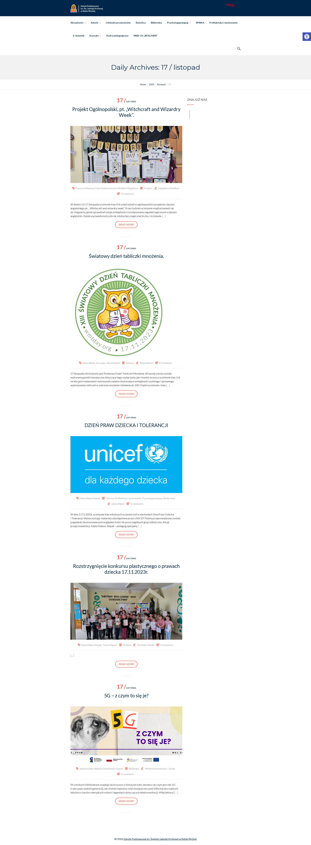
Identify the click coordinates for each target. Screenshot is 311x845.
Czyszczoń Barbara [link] (84, 188)
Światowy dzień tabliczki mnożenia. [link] (126, 256)
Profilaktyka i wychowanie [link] (223, 22)
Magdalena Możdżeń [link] (169, 188)
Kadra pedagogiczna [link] (117, 35)
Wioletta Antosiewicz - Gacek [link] (160, 768)
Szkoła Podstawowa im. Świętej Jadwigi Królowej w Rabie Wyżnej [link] (160, 838)
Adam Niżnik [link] (88, 363)
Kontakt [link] (94, 35)
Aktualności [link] (76, 22)
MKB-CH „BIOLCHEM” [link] (145, 35)
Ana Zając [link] (101, 363)
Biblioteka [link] (156, 22)
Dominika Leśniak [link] (145, 645)
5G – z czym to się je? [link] (126, 695)
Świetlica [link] (141, 22)
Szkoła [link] (94, 22)
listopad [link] (126, 101)
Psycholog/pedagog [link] (177, 22)
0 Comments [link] (127, 193)
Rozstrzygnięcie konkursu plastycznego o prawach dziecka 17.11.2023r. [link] (126, 569)
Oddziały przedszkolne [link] (118, 22)
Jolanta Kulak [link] (86, 768)
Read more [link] (126, 224)
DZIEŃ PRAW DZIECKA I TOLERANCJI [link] (126, 425)
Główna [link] (130, 363)
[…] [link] (164, 215)
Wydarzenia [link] (169, 498)
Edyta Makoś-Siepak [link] (90, 498)
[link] (307, 36)
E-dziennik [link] (78, 35)
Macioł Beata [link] (113, 363)
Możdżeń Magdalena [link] (127, 188)
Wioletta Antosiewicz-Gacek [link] (108, 768)
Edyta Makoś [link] (118, 503)
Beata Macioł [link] (146, 363)
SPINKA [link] (200, 22)
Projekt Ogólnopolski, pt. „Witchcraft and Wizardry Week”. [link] (126, 112)
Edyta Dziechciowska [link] (105, 188)
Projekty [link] (148, 188)
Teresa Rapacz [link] (109, 645)
